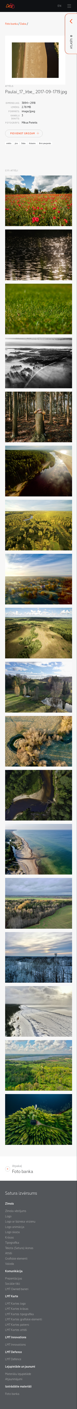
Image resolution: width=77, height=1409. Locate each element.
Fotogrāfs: (12, 123)
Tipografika (12, 1243)
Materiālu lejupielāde (18, 1374)
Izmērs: (15, 107)
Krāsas (9, 1237)
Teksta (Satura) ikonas (19, 1248)
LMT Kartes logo (15, 1304)
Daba (23, 23)
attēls (9, 86)
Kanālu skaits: (15, 117)
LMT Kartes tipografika (19, 1314)
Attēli (8, 1253)
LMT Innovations (15, 1345)
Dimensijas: (13, 103)
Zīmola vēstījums (15, 1211)
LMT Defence (13, 1359)
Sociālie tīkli (12, 1284)
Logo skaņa (12, 1232)
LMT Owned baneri (16, 1289)
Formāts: (14, 111)
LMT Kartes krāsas (16, 1309)
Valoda (9, 1264)
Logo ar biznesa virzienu (20, 1222)
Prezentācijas (13, 1279)
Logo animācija (14, 1227)
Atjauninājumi (13, 1379)
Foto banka (11, 23)
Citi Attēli (11, 170)
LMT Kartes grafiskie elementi (23, 1319)
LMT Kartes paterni (17, 1325)
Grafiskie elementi (16, 1259)
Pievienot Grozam (22, 133)
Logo (8, 1216)
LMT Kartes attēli (16, 1330)
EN (59, 6)
